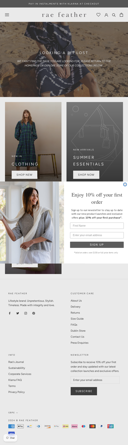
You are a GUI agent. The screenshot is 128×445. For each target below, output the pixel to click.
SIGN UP (97, 244)
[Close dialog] (125, 184)
